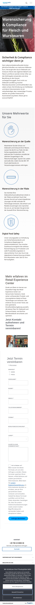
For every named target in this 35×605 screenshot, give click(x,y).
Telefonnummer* (15, 407)
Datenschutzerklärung (8, 603)
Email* (11, 398)
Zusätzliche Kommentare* (13, 445)
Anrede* (11, 369)
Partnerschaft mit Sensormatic (12, 557)
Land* (10, 435)
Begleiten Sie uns (8, 562)
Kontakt (17, 549)
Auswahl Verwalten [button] (17, 592)
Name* (10, 388)
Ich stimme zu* (16, 465)
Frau (13, 374)
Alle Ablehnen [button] (17, 598)
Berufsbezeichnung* (16, 426)
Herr (13, 372)
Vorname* (12, 379)
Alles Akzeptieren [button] (17, 586)
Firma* (11, 417)
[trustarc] (30, 603)
